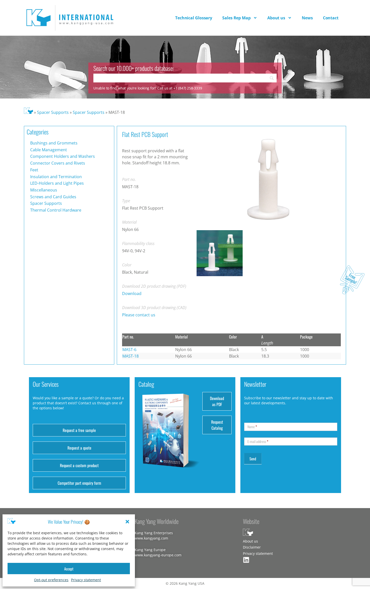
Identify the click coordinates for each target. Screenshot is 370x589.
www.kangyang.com (151, 538)
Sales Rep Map (236, 18)
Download (131, 293)
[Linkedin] (246, 560)
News (307, 18)
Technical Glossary (193, 18)
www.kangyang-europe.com (158, 555)
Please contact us (138, 315)
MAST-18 (130, 356)
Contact (331, 18)
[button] (127, 521)
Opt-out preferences (51, 579)
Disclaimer (252, 547)
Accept (68, 568)
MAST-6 (129, 349)
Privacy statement (86, 579)
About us (276, 18)
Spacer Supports (53, 112)
